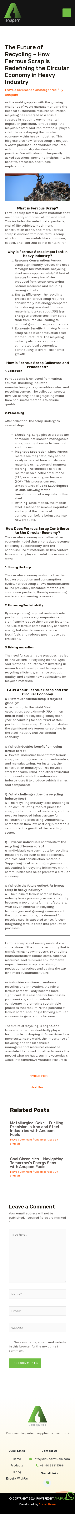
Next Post (38, 1087)
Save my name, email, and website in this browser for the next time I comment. (37, 1346)
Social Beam (47, 1504)
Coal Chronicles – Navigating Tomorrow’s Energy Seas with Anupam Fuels (36, 1163)
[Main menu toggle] (66, 12)
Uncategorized (46, 90)
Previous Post (38, 1076)
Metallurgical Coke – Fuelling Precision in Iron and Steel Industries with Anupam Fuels (36, 1129)
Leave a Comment (18, 90)
